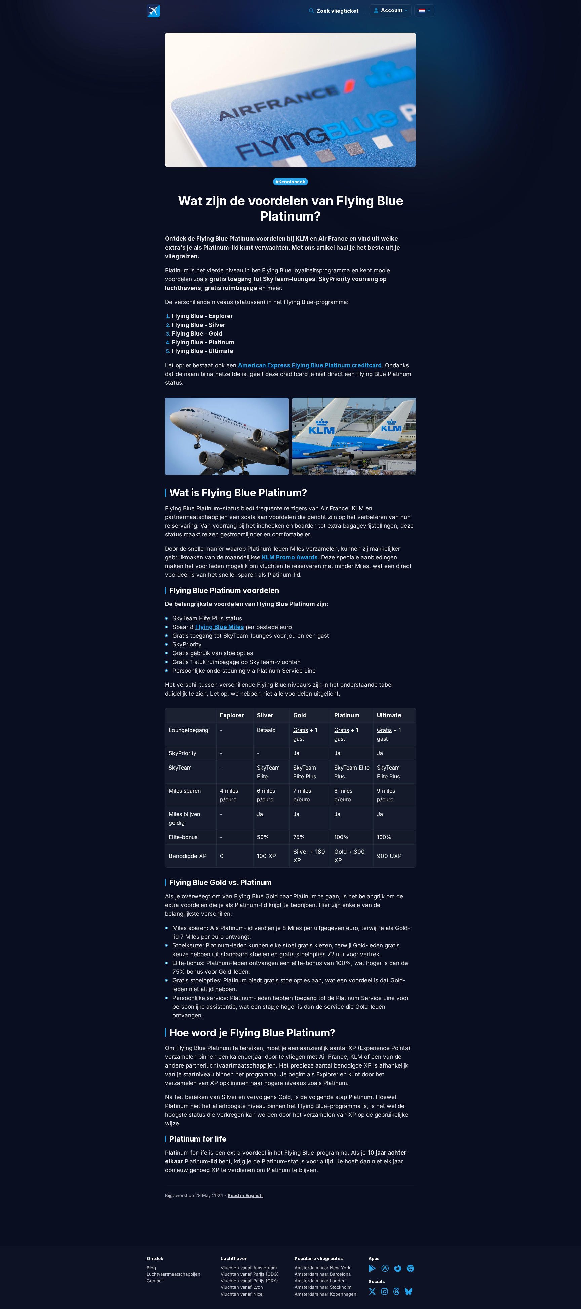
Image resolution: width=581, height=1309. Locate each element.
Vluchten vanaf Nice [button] (242, 1294)
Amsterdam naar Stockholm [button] (323, 1287)
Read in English (245, 1195)
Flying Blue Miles (219, 627)
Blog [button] (151, 1267)
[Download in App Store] (385, 1269)
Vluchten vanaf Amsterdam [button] (249, 1267)
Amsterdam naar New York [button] (322, 1267)
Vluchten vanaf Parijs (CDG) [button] (250, 1274)
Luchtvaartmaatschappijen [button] (173, 1274)
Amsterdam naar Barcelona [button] (323, 1274)
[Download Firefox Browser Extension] (397, 1269)
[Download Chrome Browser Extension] (410, 1269)
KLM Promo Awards (290, 557)
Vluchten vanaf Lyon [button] (242, 1287)
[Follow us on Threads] (396, 1292)
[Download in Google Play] (372, 1269)
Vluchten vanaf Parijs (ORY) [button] (249, 1280)
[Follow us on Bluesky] (408, 1292)
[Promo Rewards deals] (153, 11)
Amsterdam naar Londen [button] (320, 1280)
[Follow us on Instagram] (384, 1292)
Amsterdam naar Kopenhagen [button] (325, 1294)
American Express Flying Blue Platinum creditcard (310, 365)
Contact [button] (155, 1280)
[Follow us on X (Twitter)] (372, 1292)
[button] (334, 11)
